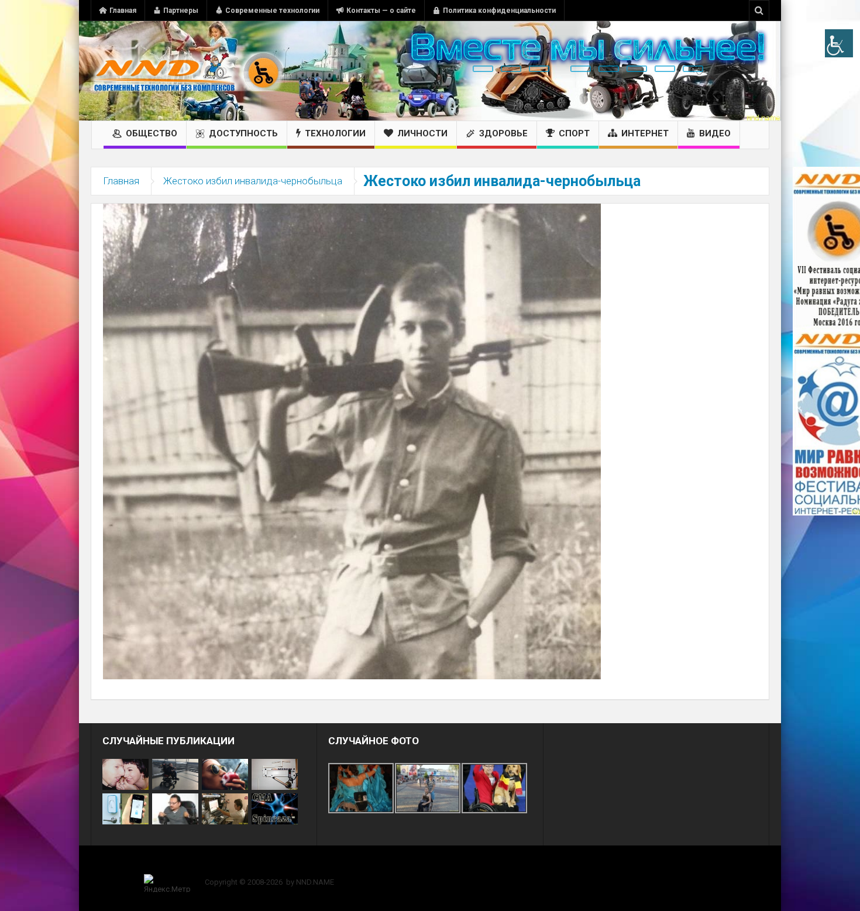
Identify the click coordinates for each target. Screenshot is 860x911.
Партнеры (180, 10)
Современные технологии (272, 10)
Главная (122, 10)
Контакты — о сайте (381, 10)
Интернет (645, 133)
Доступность (243, 133)
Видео (715, 133)
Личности (422, 133)
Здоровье (503, 133)
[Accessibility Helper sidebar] (839, 43)
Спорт (574, 133)
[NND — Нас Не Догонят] (187, 70)
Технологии (335, 133)
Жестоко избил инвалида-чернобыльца (252, 181)
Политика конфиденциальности (499, 10)
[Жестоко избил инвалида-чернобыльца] (352, 440)
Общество (151, 133)
